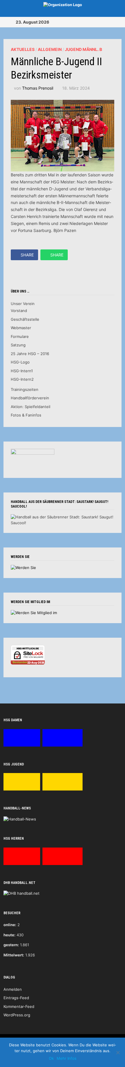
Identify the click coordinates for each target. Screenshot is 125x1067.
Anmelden (12, 989)
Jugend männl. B (83, 49)
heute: (9, 935)
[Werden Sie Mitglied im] (34, 612)
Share (27, 254)
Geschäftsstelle (25, 319)
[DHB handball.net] (21, 893)
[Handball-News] (19, 818)
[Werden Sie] (23, 567)
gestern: (11, 944)
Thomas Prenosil (37, 88)
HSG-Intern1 (22, 370)
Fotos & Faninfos (26, 415)
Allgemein (50, 49)
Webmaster (21, 327)
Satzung (18, 345)
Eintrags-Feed (16, 997)
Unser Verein (23, 303)
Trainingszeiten (24, 389)
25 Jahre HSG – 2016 (30, 353)
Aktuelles (23, 49)
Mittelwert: (13, 955)
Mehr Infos (66, 1058)
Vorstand (19, 310)
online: (9, 924)
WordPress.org (16, 1015)
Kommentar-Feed (18, 1006)
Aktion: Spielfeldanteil (30, 406)
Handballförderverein (30, 398)
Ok (51, 1058)
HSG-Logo (20, 362)
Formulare (20, 336)
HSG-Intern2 (22, 379)
